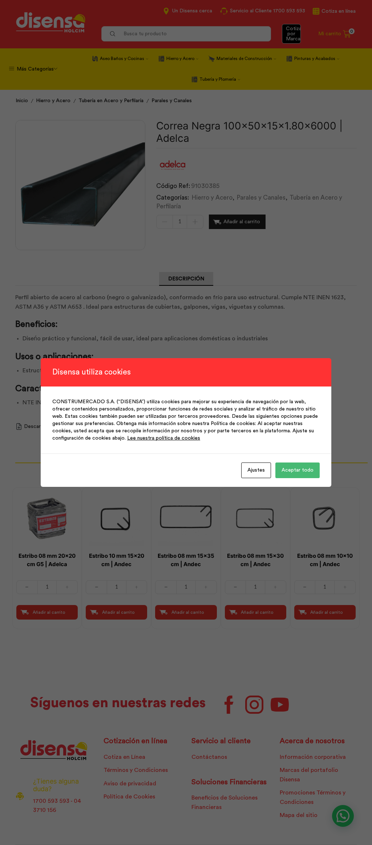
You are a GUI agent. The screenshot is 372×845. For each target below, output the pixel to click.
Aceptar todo (298, 470)
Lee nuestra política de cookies (163, 438)
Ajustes (256, 470)
